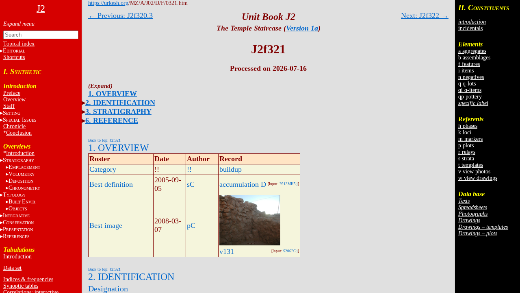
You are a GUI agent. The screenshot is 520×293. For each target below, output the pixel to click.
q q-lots (467, 84)
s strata (466, 158)
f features (469, 64)
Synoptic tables (20, 286)
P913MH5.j (289, 184)
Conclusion (19, 133)
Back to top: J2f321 (104, 140)
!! (189, 169)
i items (466, 71)
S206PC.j (290, 251)
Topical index (19, 44)
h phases (467, 126)
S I (20, 120)
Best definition (111, 184)
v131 (226, 251)
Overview (14, 99)
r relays (466, 152)
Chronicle (14, 126)
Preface (11, 93)
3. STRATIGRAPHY (118, 111)
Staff (9, 106)
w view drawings (477, 178)
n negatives (471, 77)
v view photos (474, 171)
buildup (230, 169)
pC (191, 225)
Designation (108, 288)
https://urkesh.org (108, 3)
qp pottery (470, 97)
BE (23, 202)
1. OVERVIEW (112, 94)
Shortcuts (14, 57)
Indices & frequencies (28, 279)
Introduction (20, 153)
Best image (105, 225)
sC (191, 184)
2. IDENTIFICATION (120, 102)
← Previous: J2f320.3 (120, 15)
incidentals (470, 28)
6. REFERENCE (111, 120)
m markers (470, 139)
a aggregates (472, 51)
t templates (470, 165)
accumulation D (242, 184)
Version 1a (302, 28)
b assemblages (474, 58)
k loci (464, 132)
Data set (12, 268)
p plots (466, 145)
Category (102, 169)
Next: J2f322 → (424, 15)
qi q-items (469, 90)
